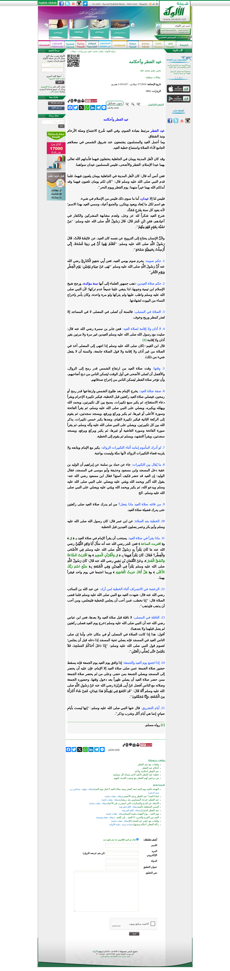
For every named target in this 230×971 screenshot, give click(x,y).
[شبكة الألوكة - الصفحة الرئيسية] (143, 5)
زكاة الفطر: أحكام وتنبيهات (145, 824)
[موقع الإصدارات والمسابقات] (57, 45)
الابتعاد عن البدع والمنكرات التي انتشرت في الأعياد (133, 803)
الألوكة (95, 951)
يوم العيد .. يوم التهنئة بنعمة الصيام (141, 813)
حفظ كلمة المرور (53, 76)
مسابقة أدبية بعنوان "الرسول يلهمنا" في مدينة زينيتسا (180, 72)
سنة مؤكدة (90, 283)
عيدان (145, 198)
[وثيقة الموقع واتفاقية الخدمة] (113, 5)
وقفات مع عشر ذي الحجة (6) (144, 821)
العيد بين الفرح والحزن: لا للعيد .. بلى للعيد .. (137, 817)
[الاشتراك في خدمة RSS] (150, 5)
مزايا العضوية (46, 87)
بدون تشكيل (114, 103)
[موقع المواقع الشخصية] (92, 45)
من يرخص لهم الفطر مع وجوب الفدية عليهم (136, 778)
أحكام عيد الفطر (150, 767)
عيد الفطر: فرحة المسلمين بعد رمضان (139, 799)
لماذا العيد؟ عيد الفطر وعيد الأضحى (141, 796)
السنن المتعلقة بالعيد (148, 806)
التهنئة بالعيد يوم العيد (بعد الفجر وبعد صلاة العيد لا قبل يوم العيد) (126, 789)
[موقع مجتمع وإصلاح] (145, 45)
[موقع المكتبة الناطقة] (70, 45)
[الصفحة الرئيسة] (156, 5)
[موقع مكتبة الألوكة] (81, 45)
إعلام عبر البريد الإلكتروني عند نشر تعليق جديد (119, 840)
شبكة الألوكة (110, 51)
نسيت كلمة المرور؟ (57, 78)
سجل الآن (54, 91)
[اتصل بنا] (96, 5)
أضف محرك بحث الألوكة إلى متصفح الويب (115, 956)
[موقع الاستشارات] (119, 45)
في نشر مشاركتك (56, 103)
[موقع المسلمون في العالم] (105, 45)
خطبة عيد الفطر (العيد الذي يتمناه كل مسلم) (136, 774)
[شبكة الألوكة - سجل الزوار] (132, 5)
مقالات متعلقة (153, 77)
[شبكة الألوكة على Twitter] (67, 3)
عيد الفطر (158, 131)
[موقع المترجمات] (44, 45)
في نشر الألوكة (56, 108)
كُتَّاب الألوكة (178, 50)
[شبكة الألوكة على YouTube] (73, 3)
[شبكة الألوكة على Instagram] (79, 3)
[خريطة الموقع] (153, 5)
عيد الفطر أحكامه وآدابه (147, 771)
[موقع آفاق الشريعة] (170, 45)
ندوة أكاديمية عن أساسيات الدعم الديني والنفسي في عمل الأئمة (178, 66)
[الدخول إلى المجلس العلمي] (172, 38)
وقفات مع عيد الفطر (148, 764)
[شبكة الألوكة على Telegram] (85, 3)
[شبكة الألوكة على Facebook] (61, 3)
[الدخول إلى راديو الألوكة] (170, 32)
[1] (144, 340)
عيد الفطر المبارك (149, 810)
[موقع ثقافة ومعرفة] (158, 45)
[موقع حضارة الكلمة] (132, 45)
